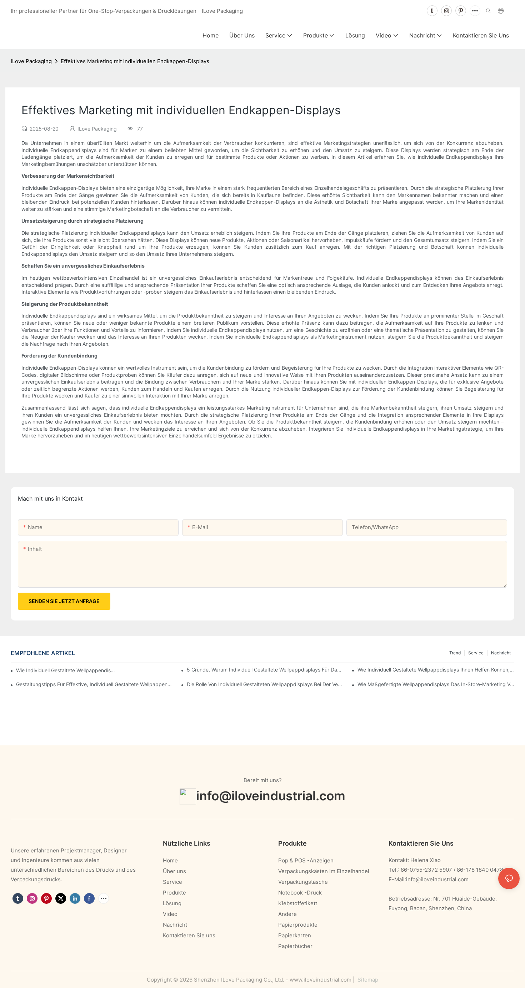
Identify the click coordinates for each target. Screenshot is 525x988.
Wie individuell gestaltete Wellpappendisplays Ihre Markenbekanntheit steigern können (65, 670)
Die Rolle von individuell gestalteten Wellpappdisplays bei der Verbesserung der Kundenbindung (265, 684)
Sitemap (367, 979)
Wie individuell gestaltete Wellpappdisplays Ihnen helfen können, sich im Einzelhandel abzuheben (436, 670)
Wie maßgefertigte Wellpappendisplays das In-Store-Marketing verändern (436, 684)
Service (476, 652)
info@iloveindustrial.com (270, 795)
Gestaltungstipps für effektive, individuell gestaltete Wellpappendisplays (94, 684)
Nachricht (501, 652)
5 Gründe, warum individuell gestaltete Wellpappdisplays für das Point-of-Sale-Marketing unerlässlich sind (265, 670)
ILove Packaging (31, 61)
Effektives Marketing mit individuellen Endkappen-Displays (135, 61)
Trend (455, 652)
